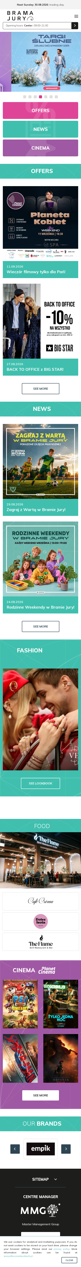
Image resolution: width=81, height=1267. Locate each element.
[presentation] (15, 1149)
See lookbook (40, 783)
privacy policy (62, 1249)
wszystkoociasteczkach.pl (18, 1256)
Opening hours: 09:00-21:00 (27, 25)
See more (40, 388)
